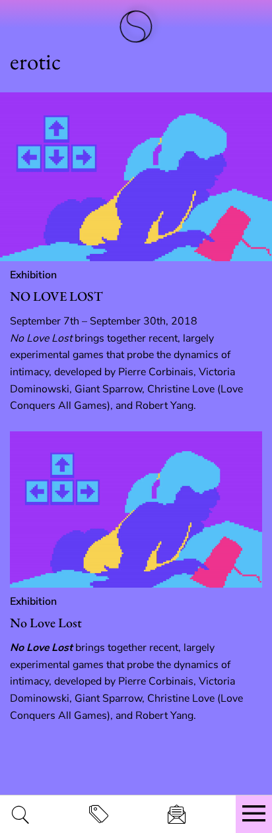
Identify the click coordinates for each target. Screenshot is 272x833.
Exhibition (33, 275)
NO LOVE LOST (56, 296)
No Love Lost (46, 622)
